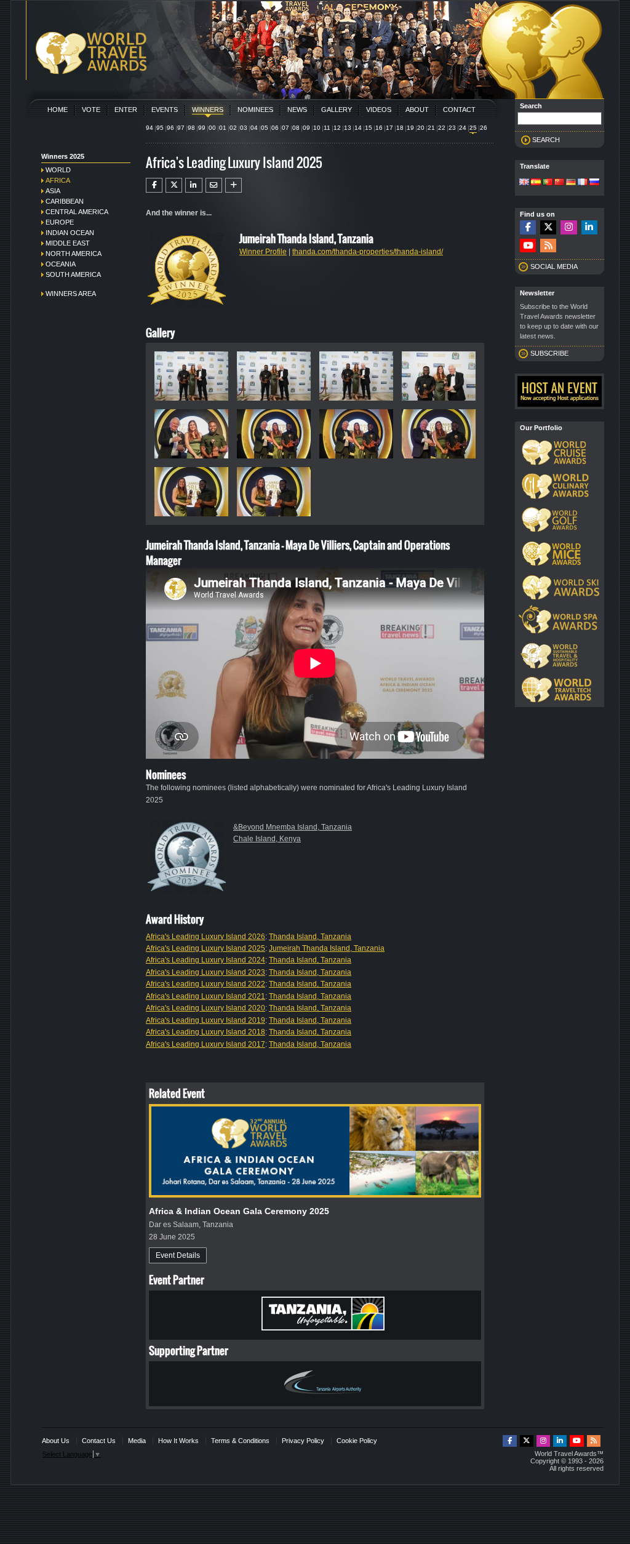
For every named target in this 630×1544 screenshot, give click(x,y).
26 (483, 127)
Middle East (68, 243)
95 (160, 127)
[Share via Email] (213, 185)
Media (137, 1440)
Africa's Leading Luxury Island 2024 (205, 960)
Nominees (255, 109)
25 (473, 127)
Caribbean (65, 201)
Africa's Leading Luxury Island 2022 (205, 984)
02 (233, 127)
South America (73, 274)
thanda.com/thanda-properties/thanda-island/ (367, 251)
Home (57, 109)
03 (243, 127)
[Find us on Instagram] (568, 227)
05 (264, 127)
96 (170, 127)
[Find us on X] (548, 227)
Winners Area (71, 293)
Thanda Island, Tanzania (310, 936)
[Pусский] (594, 182)
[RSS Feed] (548, 246)
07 (285, 127)
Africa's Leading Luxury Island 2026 (205, 936)
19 (410, 127)
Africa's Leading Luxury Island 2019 (205, 1020)
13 (347, 127)
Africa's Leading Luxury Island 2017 (205, 1044)
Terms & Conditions (240, 1440)
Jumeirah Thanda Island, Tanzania (327, 948)
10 (317, 127)
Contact (459, 109)
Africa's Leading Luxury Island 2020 (205, 1008)
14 (358, 127)
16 (379, 127)
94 (149, 127)
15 (368, 127)
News (297, 109)
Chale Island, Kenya (267, 838)
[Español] (536, 182)
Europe (60, 222)
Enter (125, 109)
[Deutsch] (571, 182)
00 (212, 127)
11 (327, 127)
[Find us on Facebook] (528, 227)
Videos (378, 109)
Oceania (61, 264)
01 (222, 127)
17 (389, 127)
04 (254, 127)
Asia (53, 190)
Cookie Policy (357, 1440)
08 (296, 127)
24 (462, 127)
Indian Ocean (70, 232)
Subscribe (549, 353)
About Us (56, 1440)
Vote (91, 109)
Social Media (554, 266)
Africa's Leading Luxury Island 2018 (205, 1032)
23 (452, 127)
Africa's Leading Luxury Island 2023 (205, 972)
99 (201, 127)
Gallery (336, 109)
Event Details (178, 1255)
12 (337, 127)
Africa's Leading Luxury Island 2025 (205, 948)
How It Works (178, 1440)
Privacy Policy (303, 1440)
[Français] (583, 182)
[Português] (547, 182)
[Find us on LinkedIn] (589, 227)
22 (441, 127)
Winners (207, 109)
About (417, 109)
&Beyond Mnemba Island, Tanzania (292, 827)
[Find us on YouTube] (528, 246)
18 (400, 127)
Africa (58, 180)
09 (306, 127)
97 (181, 127)
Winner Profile (263, 251)
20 (421, 127)
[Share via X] (173, 185)
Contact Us (99, 1440)
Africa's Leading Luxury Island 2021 (205, 996)
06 (275, 127)
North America (74, 253)
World (58, 170)
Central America (77, 211)
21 (431, 127)
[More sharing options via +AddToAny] (233, 185)
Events (164, 109)
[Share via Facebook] (154, 185)
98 (191, 127)
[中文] (559, 182)
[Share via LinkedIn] (193, 185)
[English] (524, 182)
